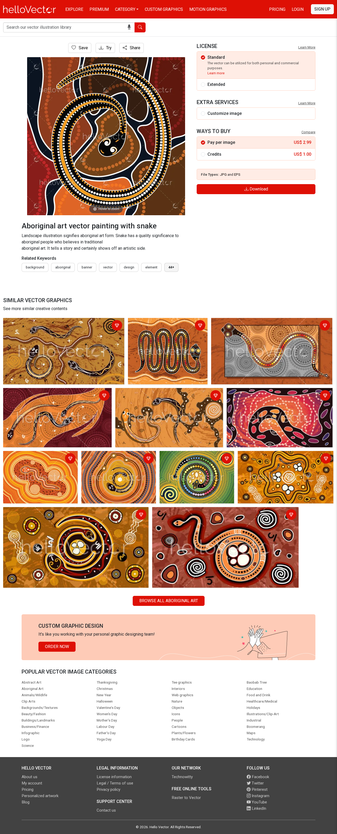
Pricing (277, 9)
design (129, 267)
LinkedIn (258, 808)
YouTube (259, 802)
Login (298, 9)
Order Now (57, 646)
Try (108, 47)
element (151, 267)
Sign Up (322, 9)
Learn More (306, 47)
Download (258, 189)
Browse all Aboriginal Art (168, 600)
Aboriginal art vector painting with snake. (266, 392)
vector (108, 267)
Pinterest (259, 789)
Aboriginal (63, 267)
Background (35, 267)
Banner (87, 267)
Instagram (260, 795)
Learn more (216, 73)
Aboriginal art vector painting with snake (41, 322)
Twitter (257, 783)
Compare (308, 132)
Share (134, 47)
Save (83, 47)
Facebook (260, 776)
